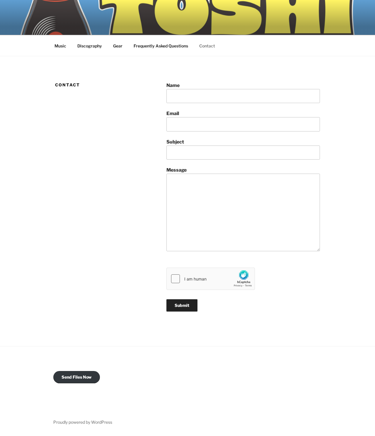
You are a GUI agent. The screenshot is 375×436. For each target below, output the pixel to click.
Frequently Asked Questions (161, 45)
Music (60, 45)
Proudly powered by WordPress (82, 422)
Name (173, 85)
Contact (207, 45)
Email (172, 113)
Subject (175, 142)
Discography (89, 45)
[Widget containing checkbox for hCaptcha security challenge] (210, 279)
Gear (117, 45)
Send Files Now (77, 377)
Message (176, 170)
